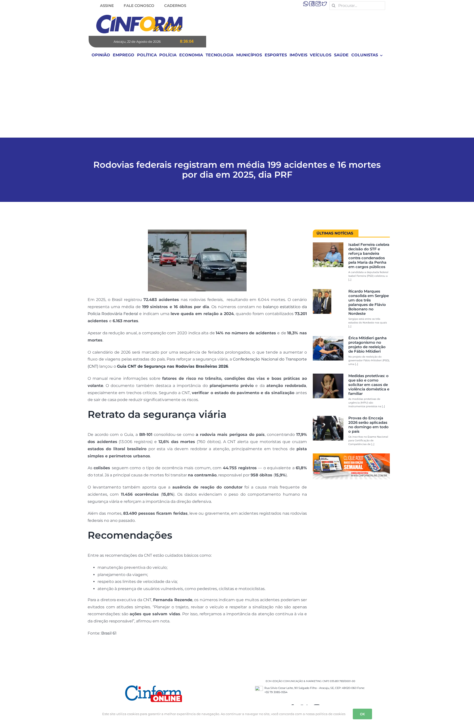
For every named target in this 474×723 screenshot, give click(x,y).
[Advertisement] (237, 100)
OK (362, 714)
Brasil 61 (109, 633)
